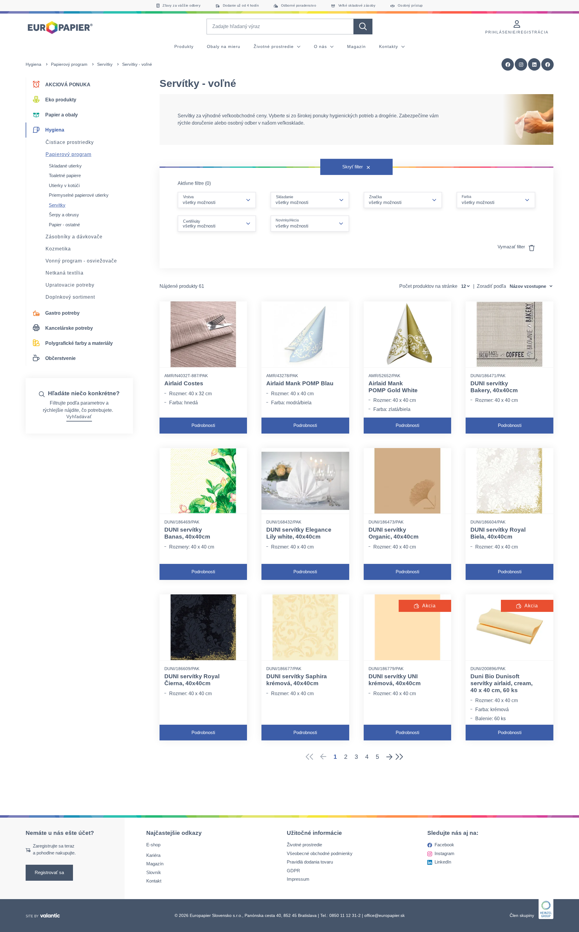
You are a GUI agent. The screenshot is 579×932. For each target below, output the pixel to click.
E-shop (153, 845)
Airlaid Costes (183, 383)
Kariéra (153, 855)
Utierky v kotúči (64, 185)
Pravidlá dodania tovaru (310, 862)
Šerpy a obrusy (64, 214)
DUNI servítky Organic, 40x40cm (394, 533)
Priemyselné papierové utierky (79, 195)
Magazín (356, 46)
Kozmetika (58, 248)
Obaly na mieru (223, 46)
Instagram (444, 853)
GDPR (293, 870)
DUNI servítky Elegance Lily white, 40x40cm (298, 533)
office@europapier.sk (384, 915)
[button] (548, 65)
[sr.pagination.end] (401, 757)
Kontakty (389, 46)
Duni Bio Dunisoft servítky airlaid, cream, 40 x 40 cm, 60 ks (501, 683)
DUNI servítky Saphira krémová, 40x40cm (296, 679)
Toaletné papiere (65, 175)
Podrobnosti (203, 425)
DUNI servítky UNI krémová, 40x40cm (395, 679)
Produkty (184, 46)
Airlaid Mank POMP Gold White (393, 386)
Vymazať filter (512, 246)
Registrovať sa (49, 872)
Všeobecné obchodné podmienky (320, 853)
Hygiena (33, 64)
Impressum (298, 879)
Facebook (444, 845)
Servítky (104, 64)
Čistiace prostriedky (70, 142)
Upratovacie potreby (70, 285)
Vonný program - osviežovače (81, 260)
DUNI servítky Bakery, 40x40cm (494, 386)
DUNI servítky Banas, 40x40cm (187, 533)
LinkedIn (443, 862)
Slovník (153, 872)
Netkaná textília (65, 272)
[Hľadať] (362, 26)
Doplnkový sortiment (70, 297)
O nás (321, 46)
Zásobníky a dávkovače (74, 236)
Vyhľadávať (79, 416)
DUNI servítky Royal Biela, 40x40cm (498, 533)
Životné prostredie (274, 46)
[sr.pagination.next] (389, 757)
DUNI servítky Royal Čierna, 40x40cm (192, 679)
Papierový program (69, 64)
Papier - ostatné (64, 224)
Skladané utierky (65, 165)
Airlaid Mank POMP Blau (300, 383)
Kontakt (153, 881)
